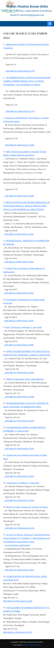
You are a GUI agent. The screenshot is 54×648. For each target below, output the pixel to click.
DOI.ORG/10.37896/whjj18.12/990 (18, 421)
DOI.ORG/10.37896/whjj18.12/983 (18, 262)
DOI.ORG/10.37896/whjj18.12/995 (18, 570)
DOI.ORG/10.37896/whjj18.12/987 (18, 372)
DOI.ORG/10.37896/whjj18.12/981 (18, 196)
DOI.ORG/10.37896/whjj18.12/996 (17, 601)
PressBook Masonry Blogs (31, 645)
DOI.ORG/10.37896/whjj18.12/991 (18, 448)
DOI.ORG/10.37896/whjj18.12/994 (18, 528)
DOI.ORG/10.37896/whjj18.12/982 (18, 234)
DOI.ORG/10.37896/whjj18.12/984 (18, 293)
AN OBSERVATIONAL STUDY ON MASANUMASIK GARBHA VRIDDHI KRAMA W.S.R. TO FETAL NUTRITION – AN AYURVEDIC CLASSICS (26, 81)
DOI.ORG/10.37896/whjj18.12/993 (18, 500)
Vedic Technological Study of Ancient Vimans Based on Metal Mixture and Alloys (24, 153)
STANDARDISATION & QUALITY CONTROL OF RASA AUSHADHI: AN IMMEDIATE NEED (25, 405)
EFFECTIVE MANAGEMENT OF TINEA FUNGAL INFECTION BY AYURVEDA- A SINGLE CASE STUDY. (26, 353)
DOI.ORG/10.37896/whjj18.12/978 (20, 71)
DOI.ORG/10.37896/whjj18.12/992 (18, 476)
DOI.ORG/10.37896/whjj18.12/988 (18, 397)
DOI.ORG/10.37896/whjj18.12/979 (20, 111)
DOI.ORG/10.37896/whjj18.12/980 (19, 145)
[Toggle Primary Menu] (50, 23)
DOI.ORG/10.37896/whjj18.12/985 (18, 321)
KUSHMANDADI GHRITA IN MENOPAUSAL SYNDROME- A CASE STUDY (24, 429)
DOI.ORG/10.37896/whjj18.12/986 (18, 345)
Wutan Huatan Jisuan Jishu (27, 6)
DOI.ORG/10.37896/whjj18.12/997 (17, 632)
